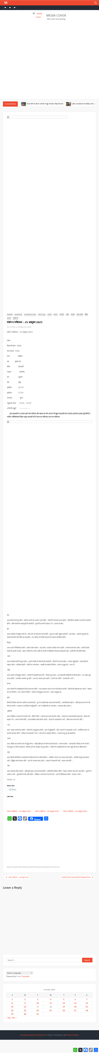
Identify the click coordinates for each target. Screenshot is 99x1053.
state (55, 314)
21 (87, 1007)
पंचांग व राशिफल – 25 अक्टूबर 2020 (19, 811)
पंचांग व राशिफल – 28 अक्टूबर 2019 (47, 811)
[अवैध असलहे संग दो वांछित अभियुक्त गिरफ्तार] (60, 104)
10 (37, 1003)
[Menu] (5, 2)
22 (12, 1010)
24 (37, 1010)
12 (64, 1003)
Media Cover (56, 15)
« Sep (8, 1017)
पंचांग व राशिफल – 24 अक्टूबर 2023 (19, 877)
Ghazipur (18, 314)
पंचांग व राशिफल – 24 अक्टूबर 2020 (75, 811)
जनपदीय (61, 314)
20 (75, 1007)
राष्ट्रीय (73, 314)
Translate (25, 976)
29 (12, 1014)
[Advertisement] (49, 43)
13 (75, 1003)
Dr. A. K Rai (11, 327)
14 (87, 1003)
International (30, 314)
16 (25, 1007)
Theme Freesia (72, 1035)
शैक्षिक (86, 314)
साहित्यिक (15, 318)
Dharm (10, 314)
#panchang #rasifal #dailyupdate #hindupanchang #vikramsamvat (33, 867)
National (42, 314)
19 (64, 1007)
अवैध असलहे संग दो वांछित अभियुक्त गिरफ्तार (79, 104)
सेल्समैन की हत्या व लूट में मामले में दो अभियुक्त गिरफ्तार (75, 877)
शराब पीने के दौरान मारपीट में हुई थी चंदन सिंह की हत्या (36, 104)
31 (37, 1014)
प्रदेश (67, 314)
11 (51, 1003)
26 (64, 1010)
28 (87, 1010)
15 (12, 1007)
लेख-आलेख (80, 314)
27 (75, 1010)
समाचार (9, 318)
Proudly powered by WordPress (33, 1035)
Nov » (14, 1017)
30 (25, 1014)
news (49, 314)
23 (25, 1010)
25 (51, 1010)
